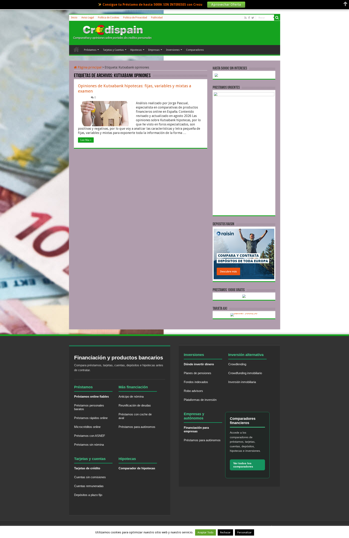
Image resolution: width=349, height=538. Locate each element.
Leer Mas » (85, 140)
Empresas (154, 49)
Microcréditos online (87, 427)
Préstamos (90, 49)
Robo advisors (193, 391)
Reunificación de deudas (135, 405)
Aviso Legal (87, 17)
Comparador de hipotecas (137, 468)
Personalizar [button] (244, 532)
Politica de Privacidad (135, 17)
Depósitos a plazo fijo (88, 495)
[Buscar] (277, 18)
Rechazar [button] (225, 532)
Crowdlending (237, 364)
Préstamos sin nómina (89, 444)
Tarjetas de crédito (87, 468)
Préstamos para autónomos (137, 427)
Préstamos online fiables (91, 396)
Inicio (74, 17)
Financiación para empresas (196, 429)
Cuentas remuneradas (89, 486)
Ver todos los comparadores (243, 465)
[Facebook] (249, 17)
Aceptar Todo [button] (205, 532)
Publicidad (157, 17)
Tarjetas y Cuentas (113, 49)
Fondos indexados (196, 382)
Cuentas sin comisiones (90, 477)
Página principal (89, 67)
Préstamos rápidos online (91, 418)
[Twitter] (252, 17)
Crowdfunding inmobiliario (245, 373)
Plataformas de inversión (200, 399)
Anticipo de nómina (131, 396)
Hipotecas (136, 49)
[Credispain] (112, 32)
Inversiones (173, 49)
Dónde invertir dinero (199, 364)
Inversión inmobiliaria (242, 382)
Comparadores (195, 49)
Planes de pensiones (197, 373)
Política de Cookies (108, 17)
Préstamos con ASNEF (89, 435)
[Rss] (245, 17)
